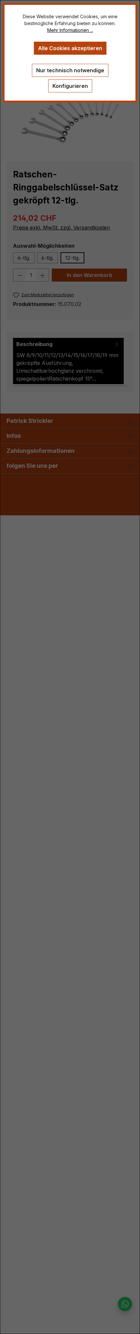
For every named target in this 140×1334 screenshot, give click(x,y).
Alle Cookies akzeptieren (70, 48)
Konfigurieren (70, 86)
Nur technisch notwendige (70, 70)
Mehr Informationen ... (70, 30)
